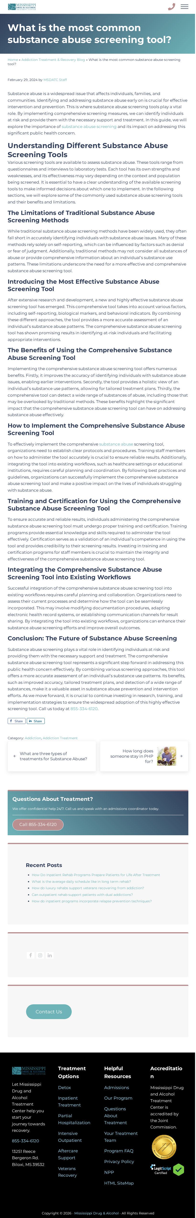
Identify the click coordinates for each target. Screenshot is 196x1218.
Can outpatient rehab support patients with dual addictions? (82, 895)
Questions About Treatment (115, 1115)
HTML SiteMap (119, 1183)
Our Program (118, 1098)
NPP (109, 1172)
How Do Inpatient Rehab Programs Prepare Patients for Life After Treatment (96, 875)
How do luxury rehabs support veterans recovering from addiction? (88, 888)
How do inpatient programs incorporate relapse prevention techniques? (92, 901)
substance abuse (116, 444)
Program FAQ (118, 1151)
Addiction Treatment (60, 738)
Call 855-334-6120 (38, 824)
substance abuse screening (89, 126)
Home (13, 60)
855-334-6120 (84, 708)
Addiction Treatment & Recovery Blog (53, 60)
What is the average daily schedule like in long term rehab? (81, 881)
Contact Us (49, 1012)
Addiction (33, 738)
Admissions (116, 1087)
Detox (64, 1087)
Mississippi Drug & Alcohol (96, 1213)
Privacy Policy (119, 1161)
